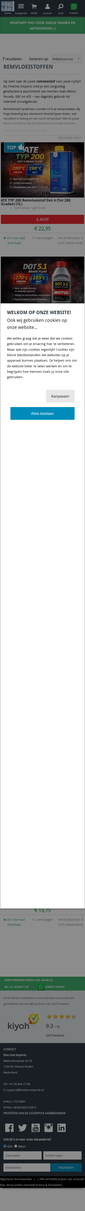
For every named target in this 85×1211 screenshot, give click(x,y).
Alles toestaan (42, 413)
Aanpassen (60, 396)
